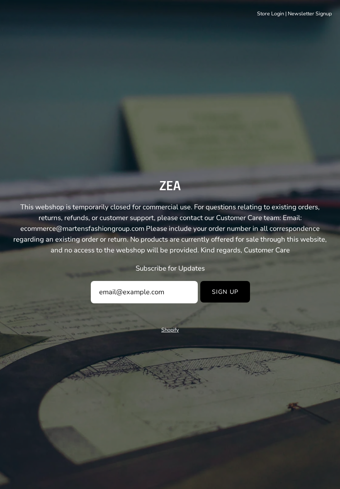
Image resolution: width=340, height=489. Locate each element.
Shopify (170, 329)
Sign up (225, 292)
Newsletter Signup (310, 13)
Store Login (270, 13)
